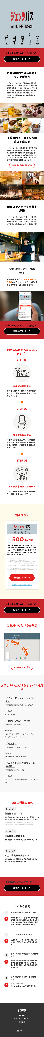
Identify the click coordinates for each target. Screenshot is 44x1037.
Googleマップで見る (22, 667)
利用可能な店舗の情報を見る (22, 165)
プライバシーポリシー (22, 1019)
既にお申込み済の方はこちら (22, 585)
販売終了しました (22, 578)
